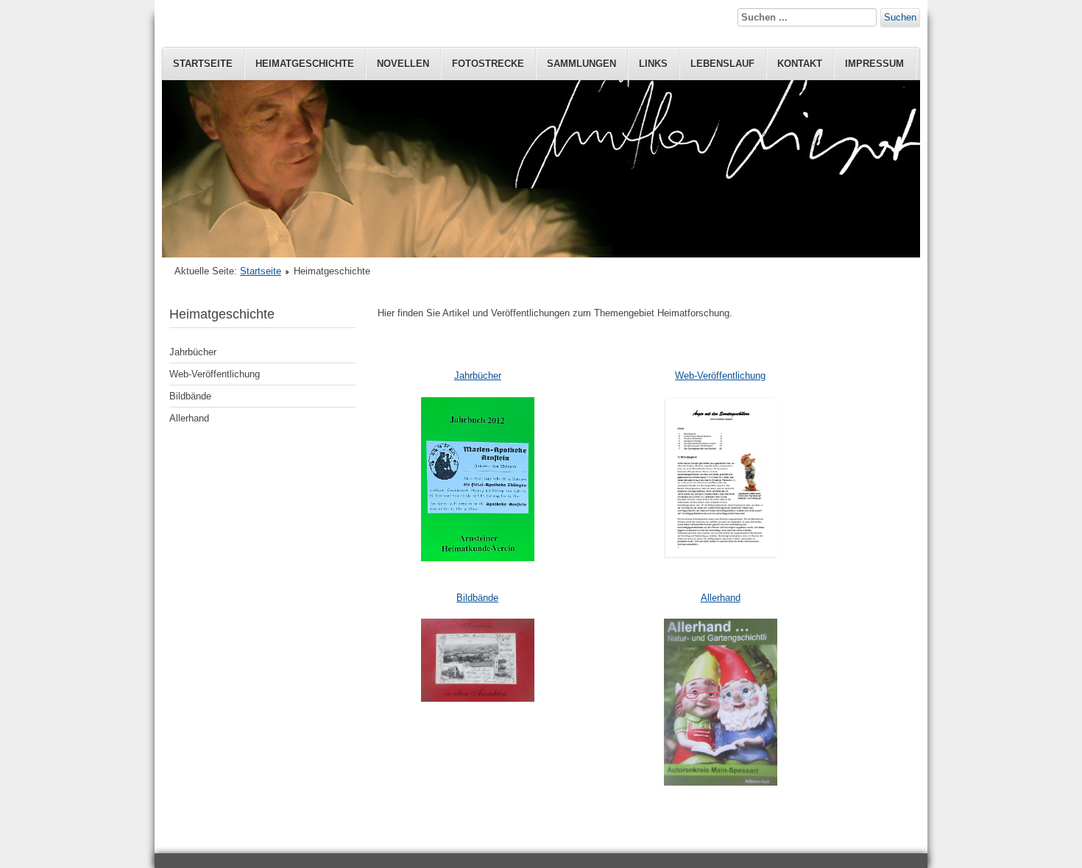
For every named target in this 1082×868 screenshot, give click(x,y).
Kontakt (799, 63)
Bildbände (190, 396)
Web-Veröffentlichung (214, 374)
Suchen (900, 17)
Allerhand (189, 418)
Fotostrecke (488, 63)
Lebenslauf (722, 63)
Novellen (403, 63)
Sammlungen (581, 63)
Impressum (874, 63)
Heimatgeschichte (304, 63)
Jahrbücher (192, 351)
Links (653, 63)
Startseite (203, 63)
